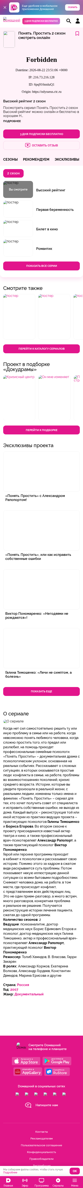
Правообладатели (41, 1158)
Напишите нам (47, 1105)
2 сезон (39, 101)
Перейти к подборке (41, 430)
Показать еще (41, 691)
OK (75, 1171)
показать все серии (41, 265)
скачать (72, 7)
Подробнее (10, 1172)
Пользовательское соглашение (41, 1145)
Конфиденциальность (41, 1152)
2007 (14, 990)
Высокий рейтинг (17, 101)
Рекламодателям (41, 1138)
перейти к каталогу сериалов (42, 348)
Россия (23, 985)
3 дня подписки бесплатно (41, 21)
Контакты (41, 1131)
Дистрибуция (41, 1165)
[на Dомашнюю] (11, 20)
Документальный (29, 994)
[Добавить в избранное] (77, 34)
